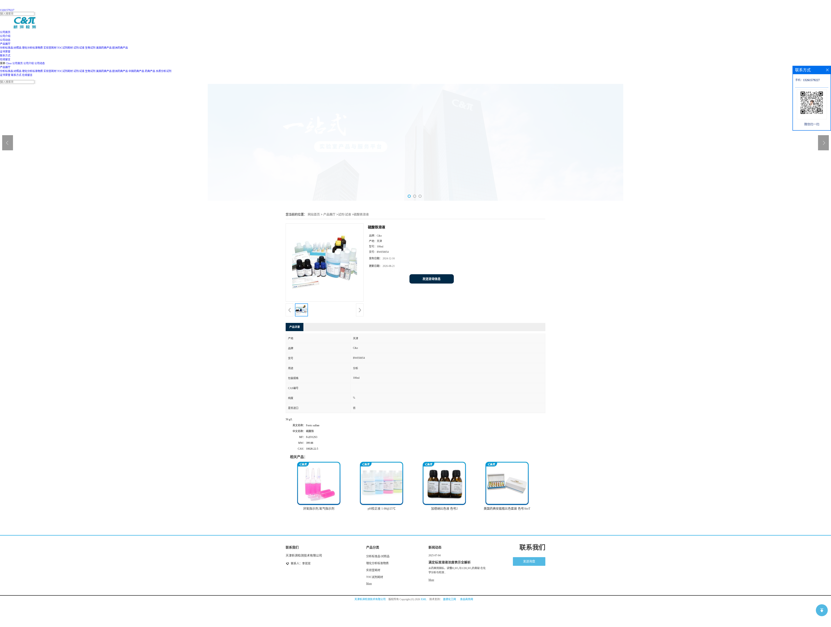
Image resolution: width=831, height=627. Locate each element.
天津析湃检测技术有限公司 (370, 599)
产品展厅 (5, 67)
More (369, 583)
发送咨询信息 (431, 279)
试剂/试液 (78, 47)
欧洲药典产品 (120, 47)
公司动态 (39, 63)
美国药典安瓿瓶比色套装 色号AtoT (507, 508)
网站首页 (314, 214)
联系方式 (16, 75)
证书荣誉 (5, 75)
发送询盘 (529, 561)
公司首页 (17, 63)
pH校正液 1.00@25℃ (382, 508)
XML (424, 599)
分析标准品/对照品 (10, 47)
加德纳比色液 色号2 (444, 508)
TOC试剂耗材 (65, 47)
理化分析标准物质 (32, 47)
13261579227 (7, 10)
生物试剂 (90, 47)
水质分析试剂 (163, 71)
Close (9, 63)
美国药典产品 (104, 47)
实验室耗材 (49, 47)
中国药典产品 (136, 71)
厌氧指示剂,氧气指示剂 (318, 508)
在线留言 (27, 75)
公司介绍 (28, 63)
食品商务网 (466, 599)
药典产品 (150, 71)
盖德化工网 (449, 599)
